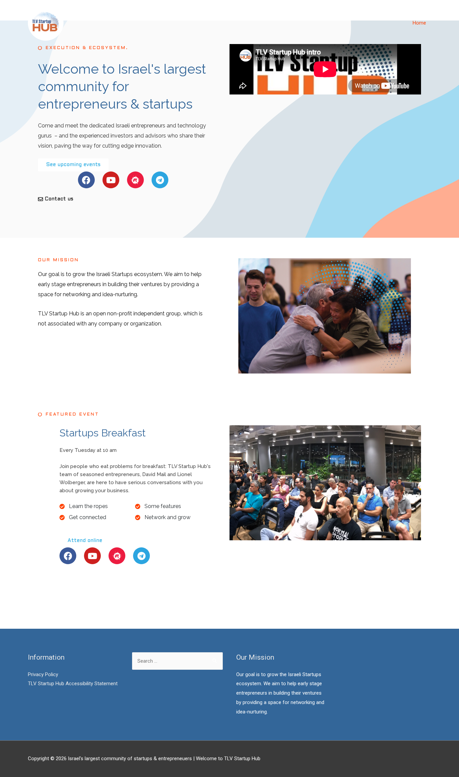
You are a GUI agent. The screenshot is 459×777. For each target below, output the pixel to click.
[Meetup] (135, 179)
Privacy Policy (43, 674)
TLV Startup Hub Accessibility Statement (73, 684)
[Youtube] (110, 179)
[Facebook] (86, 179)
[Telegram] (160, 179)
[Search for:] (177, 661)
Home (419, 23)
